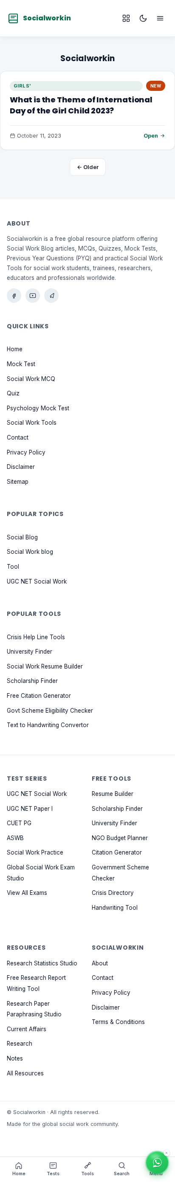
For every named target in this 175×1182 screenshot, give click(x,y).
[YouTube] (32, 295)
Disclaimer (21, 466)
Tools (87, 1173)
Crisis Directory (113, 892)
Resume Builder (112, 793)
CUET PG (19, 823)
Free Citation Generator (39, 695)
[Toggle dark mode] (143, 18)
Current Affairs (26, 1028)
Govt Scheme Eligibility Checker (50, 710)
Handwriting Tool (115, 907)
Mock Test (21, 364)
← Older (88, 167)
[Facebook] (14, 295)
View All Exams (27, 892)
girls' (22, 86)
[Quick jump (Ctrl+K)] (126, 18)
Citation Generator (117, 852)
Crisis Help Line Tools (36, 636)
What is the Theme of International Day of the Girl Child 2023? (81, 105)
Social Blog (22, 536)
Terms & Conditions (118, 1021)
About (100, 962)
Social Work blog (30, 551)
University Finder (29, 651)
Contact (17, 437)
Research (19, 1043)
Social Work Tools (31, 422)
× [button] (166, 1153)
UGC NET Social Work (37, 581)
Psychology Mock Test (38, 407)
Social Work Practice (35, 852)
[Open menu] (160, 18)
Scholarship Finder (32, 680)
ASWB (15, 837)
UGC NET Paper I (30, 808)
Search (122, 1173)
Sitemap (17, 481)
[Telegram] (51, 295)
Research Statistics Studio (42, 962)
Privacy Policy (26, 452)
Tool (13, 566)
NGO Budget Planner (120, 837)
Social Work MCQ (31, 378)
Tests (53, 1173)
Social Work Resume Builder (45, 666)
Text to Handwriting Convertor (48, 725)
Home (15, 349)
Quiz (13, 393)
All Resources (25, 1072)
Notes (15, 1058)
